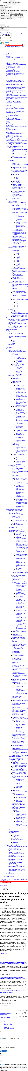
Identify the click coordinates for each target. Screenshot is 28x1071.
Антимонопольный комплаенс (14, 136)
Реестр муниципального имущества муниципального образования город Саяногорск (21, 565)
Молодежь (15, 838)
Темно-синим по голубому (17, 17)
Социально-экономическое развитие (19, 496)
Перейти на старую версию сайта (14, 44)
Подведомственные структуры (14, 509)
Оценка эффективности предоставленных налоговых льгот (20, 487)
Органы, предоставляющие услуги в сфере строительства (19, 676)
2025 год (18, 267)
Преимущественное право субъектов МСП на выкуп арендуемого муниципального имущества (22, 618)
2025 (17, 306)
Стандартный (24, 10)
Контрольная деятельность (19, 520)
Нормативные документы (19, 356)
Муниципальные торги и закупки (15, 73)
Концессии (18, 537)
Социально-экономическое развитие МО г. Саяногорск (19, 477)
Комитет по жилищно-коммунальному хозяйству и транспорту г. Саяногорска (16, 758)
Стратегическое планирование (14, 119)
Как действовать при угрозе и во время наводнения (18, 847)
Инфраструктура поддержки (20, 386)
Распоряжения (10, 872)
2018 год (18, 260)
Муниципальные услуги (12, 70)
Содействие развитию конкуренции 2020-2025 (21, 447)
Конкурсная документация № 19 (21, 819)
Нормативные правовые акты (20, 597)
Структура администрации (13, 67)
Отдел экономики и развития (14, 348)
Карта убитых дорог (17, 768)
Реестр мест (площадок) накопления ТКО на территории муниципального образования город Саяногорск (18, 195)
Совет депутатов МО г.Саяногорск (18, 365)
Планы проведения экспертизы (21, 359)
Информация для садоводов (20, 432)
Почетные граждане (11, 118)
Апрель (18, 175)
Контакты (8, 56)
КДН (7, 330)
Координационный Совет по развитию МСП (20, 380)
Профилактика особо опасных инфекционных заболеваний (17, 869)
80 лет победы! (13, 201)
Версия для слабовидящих (14, 47)
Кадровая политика (11, 329)
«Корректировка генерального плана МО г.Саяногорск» (21, 723)
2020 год (18, 263)
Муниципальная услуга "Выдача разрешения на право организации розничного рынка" (21, 413)
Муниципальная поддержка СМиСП (21, 389)
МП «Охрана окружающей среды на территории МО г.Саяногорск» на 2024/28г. (19, 172)
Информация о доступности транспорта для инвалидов (19, 764)
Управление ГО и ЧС (12, 845)
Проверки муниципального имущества (20, 558)
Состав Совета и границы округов (15, 87)
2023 (17, 303)
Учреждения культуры (18, 844)
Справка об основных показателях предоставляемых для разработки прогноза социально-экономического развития (21, 503)
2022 (17, 302)
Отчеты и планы (16, 841)
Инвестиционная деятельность (14, 109)
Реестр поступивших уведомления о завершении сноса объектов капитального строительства (20, 753)
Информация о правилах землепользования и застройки (19, 648)
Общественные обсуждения (13, 139)
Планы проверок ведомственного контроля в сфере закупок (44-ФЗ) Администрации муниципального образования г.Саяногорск (19, 242)
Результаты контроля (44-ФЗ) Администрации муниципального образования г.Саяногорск (21, 226)
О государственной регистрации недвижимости (21, 685)
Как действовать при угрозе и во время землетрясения (18, 851)
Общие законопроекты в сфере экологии (18, 185)
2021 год (18, 264)
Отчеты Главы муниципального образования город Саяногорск (14, 58)
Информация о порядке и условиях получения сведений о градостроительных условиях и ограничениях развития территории (19, 642)
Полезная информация (15, 865)
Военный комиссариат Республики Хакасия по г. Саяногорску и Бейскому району (18, 321)
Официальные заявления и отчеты (15, 74)
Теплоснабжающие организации (21, 785)
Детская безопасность (15, 849)
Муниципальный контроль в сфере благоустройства (20, 290)
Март (17, 178)
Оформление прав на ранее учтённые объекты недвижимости (19, 681)
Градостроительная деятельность (17, 578)
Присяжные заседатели (12, 129)
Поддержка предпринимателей (17, 383)
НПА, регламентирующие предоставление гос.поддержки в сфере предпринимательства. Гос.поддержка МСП (22, 394)
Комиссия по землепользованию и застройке (17, 653)
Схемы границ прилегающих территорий (19, 426)
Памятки (11, 344)
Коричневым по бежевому (7, 18)
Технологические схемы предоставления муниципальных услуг (18, 280)
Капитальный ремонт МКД (19, 766)
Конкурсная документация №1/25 (21, 824)
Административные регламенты (17, 249)
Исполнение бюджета (18, 519)
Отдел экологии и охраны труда (14, 146)
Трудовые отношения (18, 454)
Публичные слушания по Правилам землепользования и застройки (20, 719)
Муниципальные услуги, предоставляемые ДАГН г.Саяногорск (19, 665)
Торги (17, 569)
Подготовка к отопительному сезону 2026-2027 (20, 792)
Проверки (15, 842)
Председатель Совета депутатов (14, 80)
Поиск (2, 28)
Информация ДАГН (17, 533)
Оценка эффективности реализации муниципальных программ (20, 471)
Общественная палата (12, 115)
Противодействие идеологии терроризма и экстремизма (17, 867)
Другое (8, 199)
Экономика (12, 465)
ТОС (7, 121)
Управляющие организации (19, 788)
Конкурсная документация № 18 (21, 816)
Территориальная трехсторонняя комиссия (20, 463)
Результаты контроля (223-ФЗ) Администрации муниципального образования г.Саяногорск (21, 217)
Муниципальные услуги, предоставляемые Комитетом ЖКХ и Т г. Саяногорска (20, 771)
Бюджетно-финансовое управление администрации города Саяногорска (16, 512)
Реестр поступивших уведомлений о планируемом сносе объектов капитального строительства (20, 747)
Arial (9, 2)
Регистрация (3, 885)
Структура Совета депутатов (14, 102)
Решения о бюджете (17, 524)
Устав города (9, 124)
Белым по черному (5, 17)
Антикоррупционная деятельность (15, 90)
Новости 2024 (16, 174)
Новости (11, 339)
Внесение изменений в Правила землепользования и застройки (20, 572)
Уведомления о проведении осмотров (21, 692)
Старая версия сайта (5, 882)
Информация (9, 91)
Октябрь (18, 180)
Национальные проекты (12, 114)
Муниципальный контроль (13, 71)
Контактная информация (12, 63)
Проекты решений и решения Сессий (16, 95)
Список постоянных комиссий (14, 101)
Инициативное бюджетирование (15, 108)
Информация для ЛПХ (22, 430)
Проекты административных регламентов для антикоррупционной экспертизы (20, 275)
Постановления (10, 873)
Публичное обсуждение (19, 362)
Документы (15, 835)
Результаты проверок (11, 76)
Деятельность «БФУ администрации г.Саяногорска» (17, 516)
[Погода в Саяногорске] (9, 1037)
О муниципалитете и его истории (15, 117)
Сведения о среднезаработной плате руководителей (18, 807)
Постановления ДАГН (22, 555)
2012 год (18, 251)
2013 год (18, 253)
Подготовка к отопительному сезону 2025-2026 (20, 776)
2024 (17, 305)
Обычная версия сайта (6, 7)
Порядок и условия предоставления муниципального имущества (21, 612)
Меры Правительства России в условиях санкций (20, 467)
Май (17, 177)
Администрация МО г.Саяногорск (17, 353)
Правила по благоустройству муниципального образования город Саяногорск (20, 697)
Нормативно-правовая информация (18, 522)
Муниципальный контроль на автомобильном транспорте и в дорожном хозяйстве (19, 294)
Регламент (9, 100)
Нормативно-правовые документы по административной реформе (19, 270)
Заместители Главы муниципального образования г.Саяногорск (16, 65)
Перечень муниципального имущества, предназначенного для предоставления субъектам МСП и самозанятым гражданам (21, 604)
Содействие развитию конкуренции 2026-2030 (21, 451)
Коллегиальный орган (21, 583)
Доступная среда (10, 107)
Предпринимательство (15, 375)
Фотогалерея (9, 125)
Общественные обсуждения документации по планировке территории (19, 672)
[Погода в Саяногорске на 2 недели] (14, 1038)
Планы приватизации (21, 554)
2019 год (18, 261)
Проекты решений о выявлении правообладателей (21, 689)
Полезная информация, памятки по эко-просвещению (18, 188)
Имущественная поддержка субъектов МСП (19, 581)
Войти (1, 884)
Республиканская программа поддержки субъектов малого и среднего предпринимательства (22, 402)
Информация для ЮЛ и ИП (19, 167)
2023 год (18, 265)
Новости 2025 (16, 181)
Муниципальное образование (20, 779)
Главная (5, 888)
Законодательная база (18, 377)
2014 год (18, 254)
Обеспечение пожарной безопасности (15, 862)
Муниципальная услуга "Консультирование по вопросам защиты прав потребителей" (22, 420)
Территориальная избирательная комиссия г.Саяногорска (18, 327)
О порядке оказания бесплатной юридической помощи (14, 134)
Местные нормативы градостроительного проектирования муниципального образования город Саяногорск (18, 659)
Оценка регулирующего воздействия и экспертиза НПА (17, 351)
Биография (9, 54)
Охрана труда (12, 147)
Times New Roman (15, 2)
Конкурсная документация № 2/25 (21, 822)
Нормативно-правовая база (19, 316)
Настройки (3, 8)
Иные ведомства (10, 318)
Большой (10, 12)
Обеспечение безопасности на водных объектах (17, 857)
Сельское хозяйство (17, 429)
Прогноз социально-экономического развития (21, 492)
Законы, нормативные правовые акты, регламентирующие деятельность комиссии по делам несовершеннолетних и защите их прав (18, 334)
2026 (17, 308)
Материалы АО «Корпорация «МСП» (21, 594)
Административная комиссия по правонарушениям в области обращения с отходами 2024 (20, 164)
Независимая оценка (17, 839)
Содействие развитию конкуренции (18, 443)
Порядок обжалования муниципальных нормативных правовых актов (16, 97)
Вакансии (15, 834)
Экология (11, 160)
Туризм (8, 122)
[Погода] (2, 1038)
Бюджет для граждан (11, 69)
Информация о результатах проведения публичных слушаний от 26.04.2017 (21, 728)
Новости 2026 (16, 183)
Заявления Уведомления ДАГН (21, 535)
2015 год (18, 256)
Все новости (3, 953)
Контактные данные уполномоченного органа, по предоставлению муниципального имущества (21, 588)
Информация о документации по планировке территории (18, 636)
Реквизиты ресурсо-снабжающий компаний (18, 803)
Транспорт (15, 810)
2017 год (18, 258)
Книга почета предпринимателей (15, 111)
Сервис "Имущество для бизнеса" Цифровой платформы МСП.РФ (22, 625)
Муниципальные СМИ (12, 112)
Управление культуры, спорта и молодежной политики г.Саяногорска (17, 831)
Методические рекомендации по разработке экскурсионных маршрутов (20, 314)
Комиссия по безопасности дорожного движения (21, 813)
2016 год (18, 257)
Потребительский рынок (19, 406)
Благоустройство (16, 761)
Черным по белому (18, 15)
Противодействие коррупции (14, 138)
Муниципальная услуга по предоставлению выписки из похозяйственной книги (20, 438)
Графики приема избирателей (14, 88)
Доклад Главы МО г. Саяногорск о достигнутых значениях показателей (22, 481)
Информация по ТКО (18, 168)
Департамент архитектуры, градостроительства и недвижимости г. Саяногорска (17, 530)
